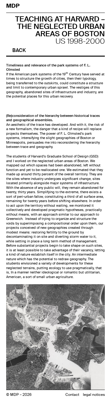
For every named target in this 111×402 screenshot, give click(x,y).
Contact (72, 394)
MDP (13, 6)
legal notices (94, 394)
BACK (19, 50)
